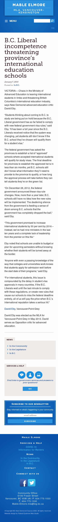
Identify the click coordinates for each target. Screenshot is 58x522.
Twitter (31, 482)
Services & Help (31, 443)
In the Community (18, 346)
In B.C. (17, 85)
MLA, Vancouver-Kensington (29, 11)
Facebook (23, 482)
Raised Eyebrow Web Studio (28, 513)
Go (30, 389)
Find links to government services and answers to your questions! (30, 381)
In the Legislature (17, 349)
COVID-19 (31, 446)
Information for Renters (31, 449)
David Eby (9, 308)
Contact (30, 468)
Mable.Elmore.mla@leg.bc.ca (28, 503)
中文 (53, 28)
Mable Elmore (29, 5)
